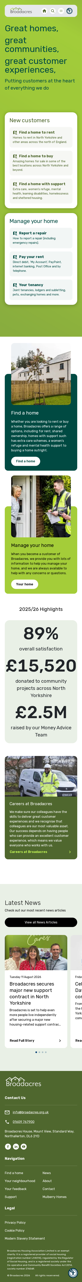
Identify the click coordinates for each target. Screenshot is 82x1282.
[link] (41, 374)
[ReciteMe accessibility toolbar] (69, 11)
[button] (73, 1273)
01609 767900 (23, 1122)
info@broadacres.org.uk (31, 1112)
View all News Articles (41, 922)
